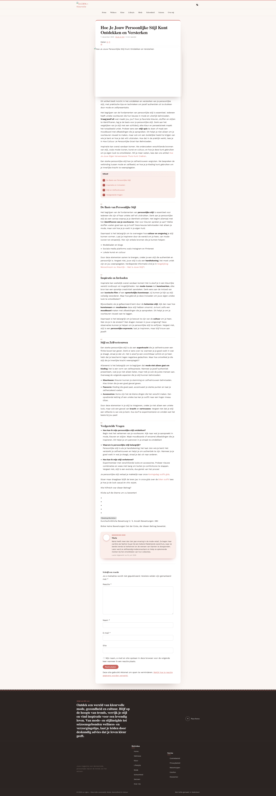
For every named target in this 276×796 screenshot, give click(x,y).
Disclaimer (174, 777)
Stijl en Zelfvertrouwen (114, 190)
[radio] (139, 497)
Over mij (171, 12)
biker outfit (163, 479)
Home (104, 12)
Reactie (107, 584)
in (107, 42)
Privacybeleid (175, 763)
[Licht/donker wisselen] (197, 5)
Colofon (173, 772)
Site (105, 645)
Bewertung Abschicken (108, 518)
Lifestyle (131, 12)
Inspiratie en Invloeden (114, 185)
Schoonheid (150, 12)
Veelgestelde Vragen (113, 195)
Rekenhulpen (175, 768)
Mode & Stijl (119, 37)
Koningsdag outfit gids (158, 474)
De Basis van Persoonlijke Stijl (117, 180)
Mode (140, 12)
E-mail (107, 633)
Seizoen (161, 12)
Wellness (113, 12)
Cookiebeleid (175, 758)
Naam (106, 620)
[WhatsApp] (138, 44)
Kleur (122, 12)
